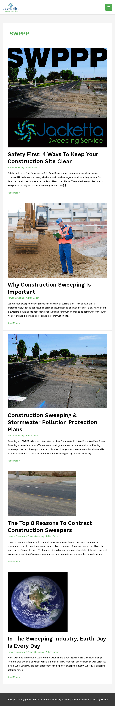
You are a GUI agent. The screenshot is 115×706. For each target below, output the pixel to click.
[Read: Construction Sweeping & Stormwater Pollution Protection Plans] (57, 371)
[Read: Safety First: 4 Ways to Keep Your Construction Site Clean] (57, 97)
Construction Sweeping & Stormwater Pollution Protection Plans (52, 422)
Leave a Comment (16, 536)
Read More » (14, 192)
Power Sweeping (16, 167)
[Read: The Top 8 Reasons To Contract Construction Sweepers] (42, 493)
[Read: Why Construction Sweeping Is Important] (57, 240)
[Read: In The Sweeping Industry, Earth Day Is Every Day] (38, 601)
